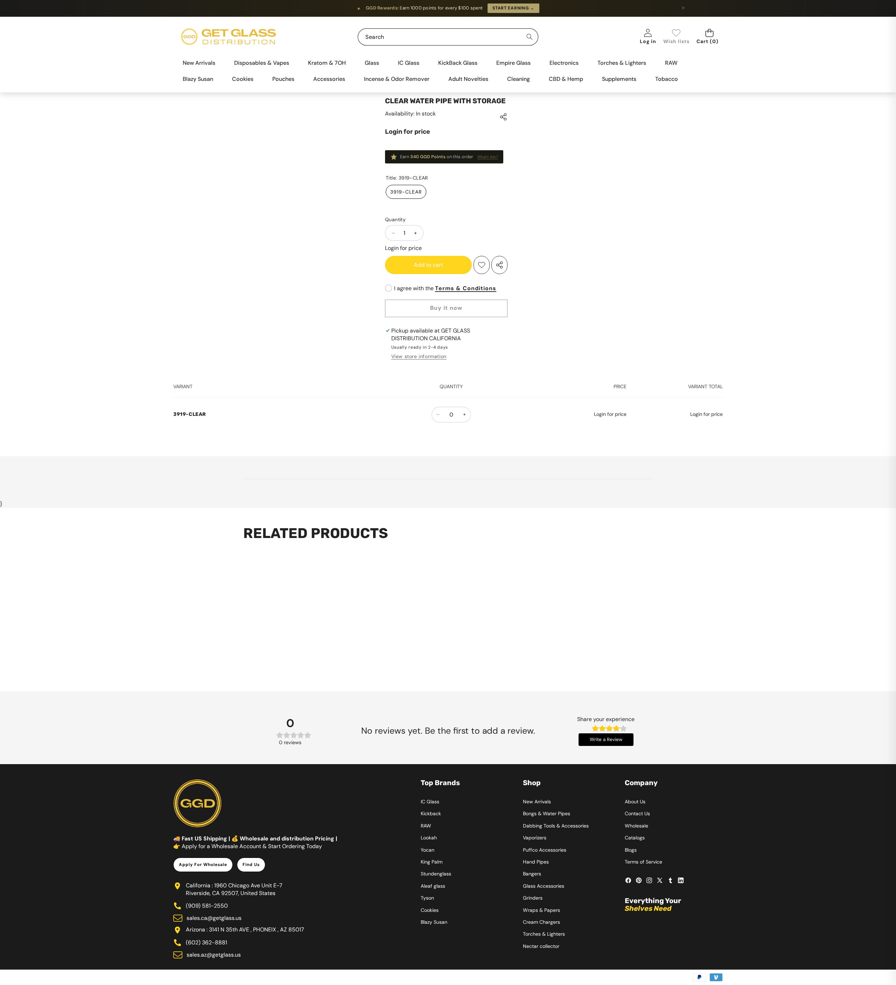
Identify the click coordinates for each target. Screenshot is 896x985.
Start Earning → (513, 8)
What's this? (487, 157)
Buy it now (446, 308)
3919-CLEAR (406, 192)
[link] (676, 37)
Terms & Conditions (465, 288)
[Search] (530, 37)
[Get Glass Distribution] (228, 37)
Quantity (395, 219)
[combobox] (447, 37)
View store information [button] (419, 356)
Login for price (407, 131)
